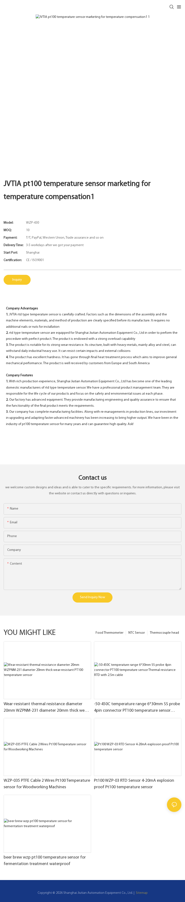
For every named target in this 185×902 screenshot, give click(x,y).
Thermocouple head (164, 633)
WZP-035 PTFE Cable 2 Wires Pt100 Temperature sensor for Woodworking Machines (47, 784)
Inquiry (17, 280)
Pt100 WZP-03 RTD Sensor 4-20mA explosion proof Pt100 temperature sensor (134, 784)
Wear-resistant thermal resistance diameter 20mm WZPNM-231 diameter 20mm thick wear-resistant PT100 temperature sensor (47, 708)
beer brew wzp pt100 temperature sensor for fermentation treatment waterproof (45, 860)
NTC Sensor (136, 633)
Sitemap (141, 893)
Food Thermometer (109, 633)
